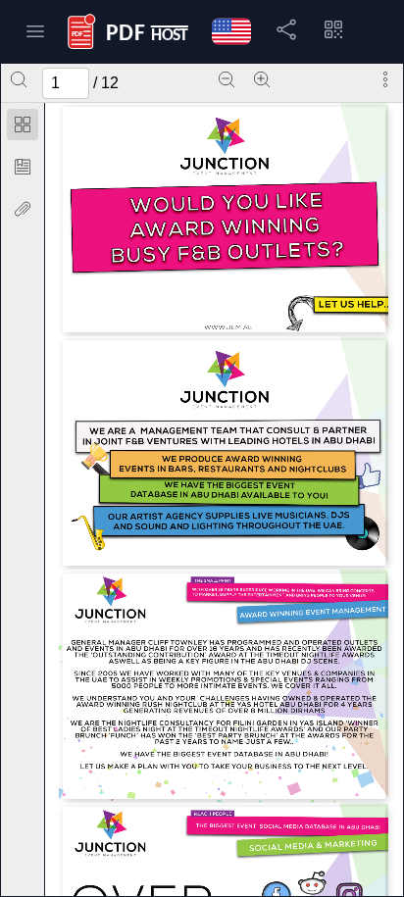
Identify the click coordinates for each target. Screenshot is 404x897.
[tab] (22, 128)
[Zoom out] (226, 79)
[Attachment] (22, 208)
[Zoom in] (262, 79)
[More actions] (385, 79)
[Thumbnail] (22, 124)
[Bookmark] (22, 166)
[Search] (18, 79)
